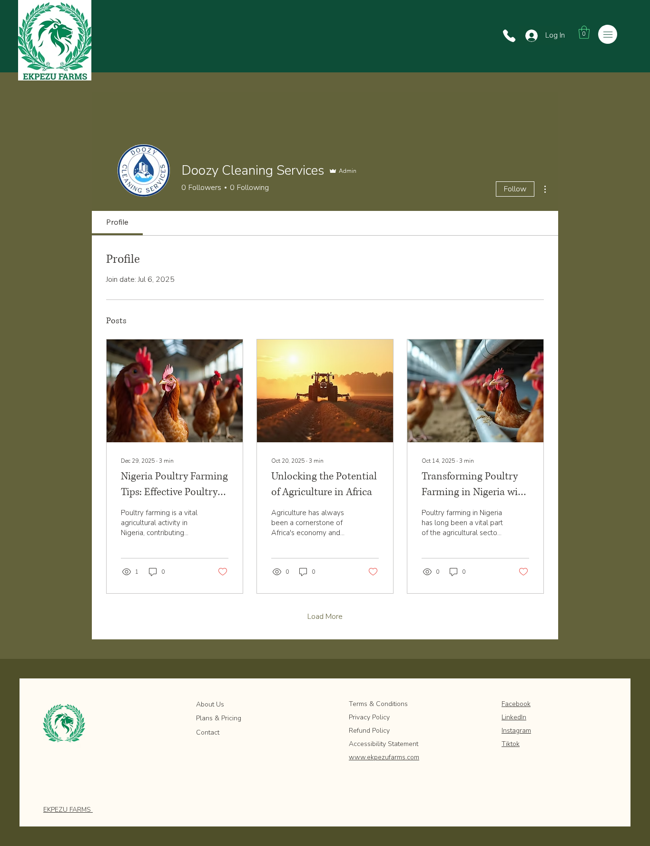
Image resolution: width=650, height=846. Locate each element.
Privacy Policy (369, 717)
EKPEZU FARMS (68, 809)
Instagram (516, 730)
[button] (584, 32)
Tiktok (511, 743)
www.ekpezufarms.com (384, 757)
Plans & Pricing (218, 718)
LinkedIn (514, 717)
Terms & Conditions (379, 703)
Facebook (516, 703)
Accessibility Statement (383, 743)
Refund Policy (369, 730)
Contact (207, 732)
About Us (210, 704)
